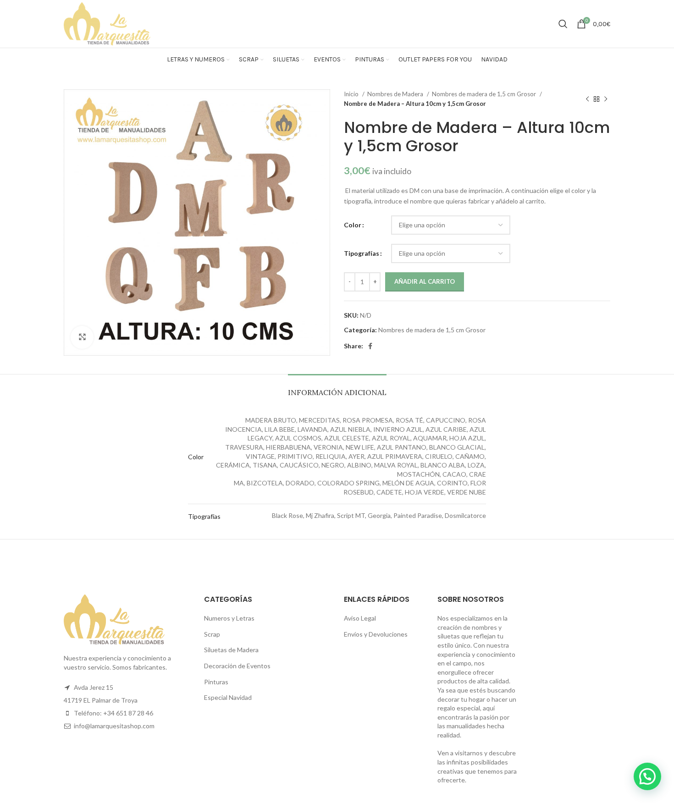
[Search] (563, 24)
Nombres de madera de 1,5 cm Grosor (484, 94)
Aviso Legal (360, 618)
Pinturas (216, 682)
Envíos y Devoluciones (376, 634)
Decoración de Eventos (237, 666)
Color (352, 225)
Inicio (352, 94)
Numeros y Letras (229, 618)
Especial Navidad (228, 697)
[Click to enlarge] (82, 337)
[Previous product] (587, 99)
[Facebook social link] (370, 346)
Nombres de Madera (396, 94)
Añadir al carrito (424, 281)
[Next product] (605, 99)
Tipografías (361, 253)
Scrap (212, 634)
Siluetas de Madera (231, 650)
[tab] (337, 388)
